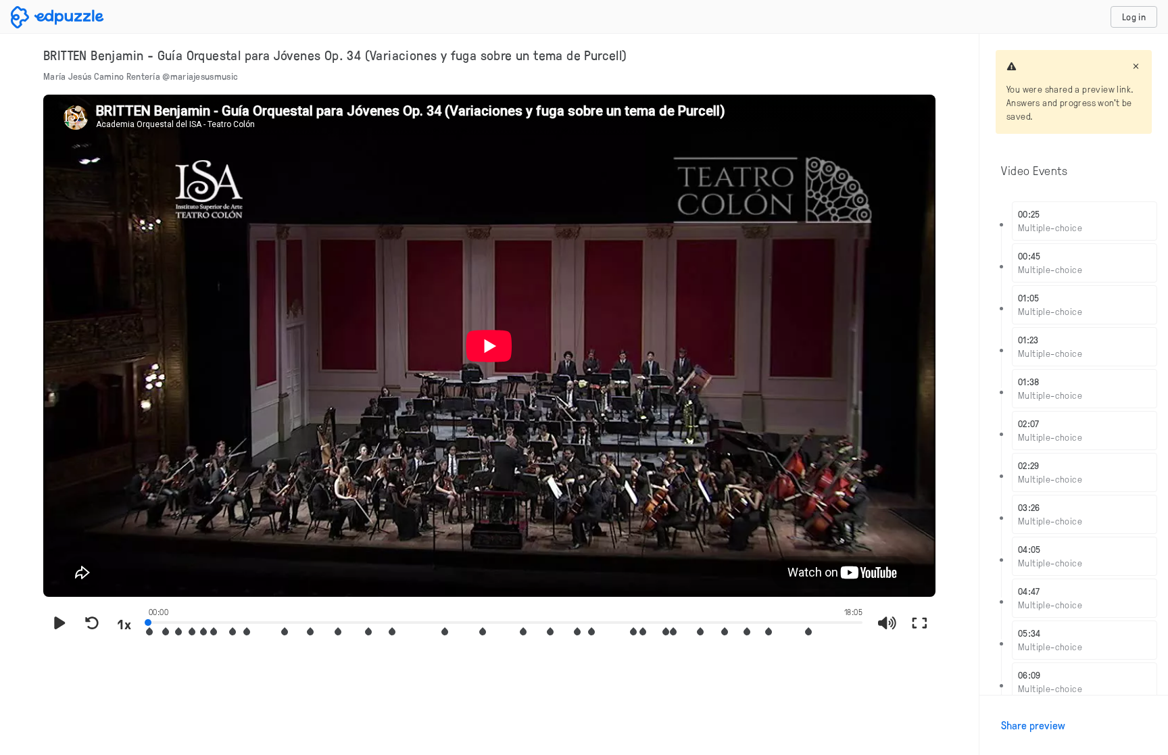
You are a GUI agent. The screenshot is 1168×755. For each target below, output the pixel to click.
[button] (166, 631)
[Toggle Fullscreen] (919, 623)
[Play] (59, 623)
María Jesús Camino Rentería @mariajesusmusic (140, 76)
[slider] (505, 621)
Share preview (1033, 725)
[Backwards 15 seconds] (91, 623)
